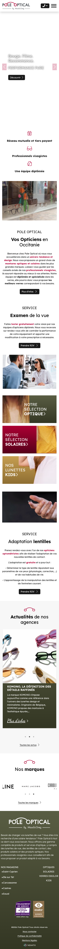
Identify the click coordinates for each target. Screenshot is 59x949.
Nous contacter (29, 931)
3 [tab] (33, 736)
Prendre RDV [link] (27, 345)
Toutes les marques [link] (28, 802)
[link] (29, 409)
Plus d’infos (27, 291)
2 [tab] (29, 736)
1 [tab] (25, 736)
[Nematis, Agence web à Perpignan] (29, 945)
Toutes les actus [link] (28, 745)
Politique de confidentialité (30, 936)
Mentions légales (29, 940)
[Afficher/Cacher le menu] (53, 6)
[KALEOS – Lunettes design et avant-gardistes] (29, 643)
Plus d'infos (16, 691)
